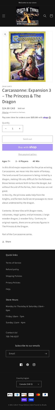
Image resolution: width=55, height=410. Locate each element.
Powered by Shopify (40, 405)
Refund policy (12, 269)
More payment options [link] (27, 154)
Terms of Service (13, 262)
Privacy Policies (13, 282)
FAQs (8, 289)
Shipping (5, 112)
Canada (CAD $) (26, 384)
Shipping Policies (14, 276)
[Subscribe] (46, 353)
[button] (3, 16)
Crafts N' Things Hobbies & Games (23, 405)
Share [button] (8, 241)
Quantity (6, 123)
